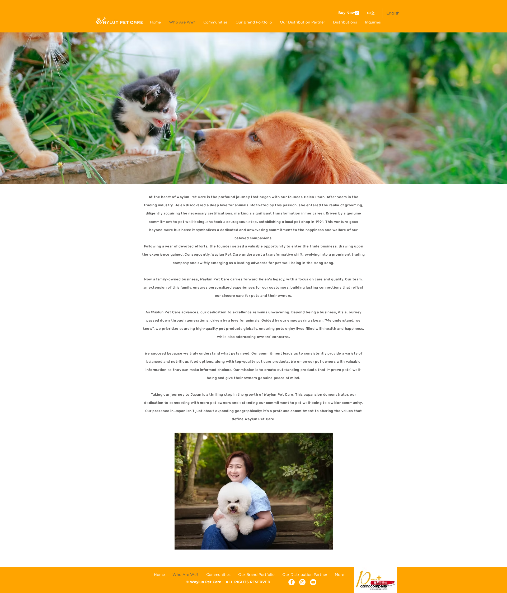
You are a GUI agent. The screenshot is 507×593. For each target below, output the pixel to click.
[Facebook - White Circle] (291, 582)
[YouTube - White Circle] (313, 582)
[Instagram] (302, 582)
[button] (254, 22)
